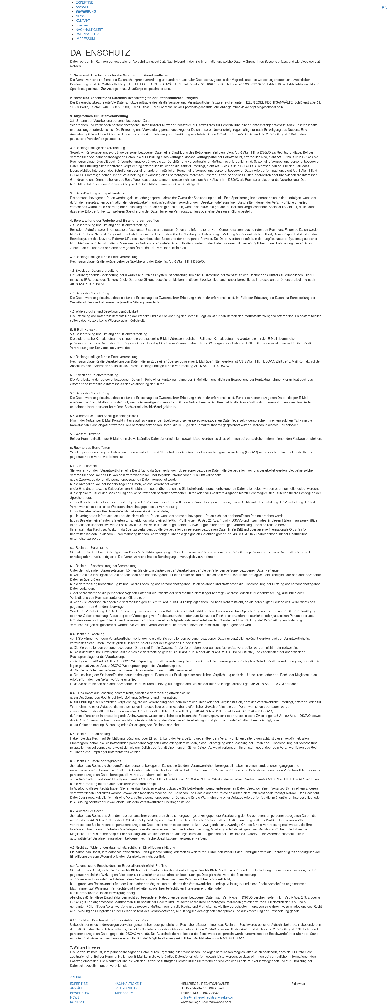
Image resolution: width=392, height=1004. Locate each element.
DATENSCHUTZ (87, 34)
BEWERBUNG (86, 11)
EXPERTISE (84, 2)
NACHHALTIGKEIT (89, 29)
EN (384, 7)
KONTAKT (83, 20)
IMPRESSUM (85, 38)
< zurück (76, 976)
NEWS (80, 16)
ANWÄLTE (83, 7)
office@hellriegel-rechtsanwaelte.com (208, 997)
